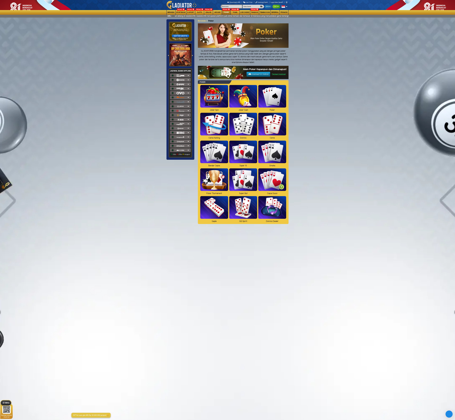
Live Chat (249, 2)
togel (235, 12)
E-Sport (190, 12)
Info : (170, 16)
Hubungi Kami (262, 2)
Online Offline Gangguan (181, 154)
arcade (217, 12)
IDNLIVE (208, 12)
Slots (199, 12)
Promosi (284, 12)
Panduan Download (279, 74)
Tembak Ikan (265, 12)
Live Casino (244, 12)
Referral (275, 12)
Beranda (171, 12)
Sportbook (181, 12)
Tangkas (254, 12)
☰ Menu (6, 403)
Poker (226, 12)
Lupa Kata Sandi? (277, 2)
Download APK (235, 2)
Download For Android (259, 74)
